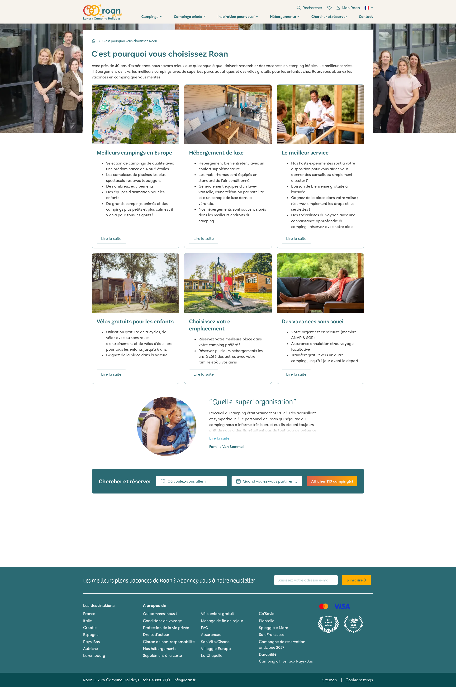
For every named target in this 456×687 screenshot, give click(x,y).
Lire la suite (111, 238)
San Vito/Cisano (215, 641)
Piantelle (266, 620)
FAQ (205, 627)
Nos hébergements (159, 648)
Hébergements (283, 16)
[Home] (94, 41)
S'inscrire (355, 580)
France (89, 613)
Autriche (90, 648)
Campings (149, 16)
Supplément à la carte (162, 655)
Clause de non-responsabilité (169, 641)
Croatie (90, 627)
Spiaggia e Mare (273, 627)
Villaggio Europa (216, 648)
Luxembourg (94, 655)
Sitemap (329, 680)
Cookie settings (359, 680)
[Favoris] (329, 8)
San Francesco (272, 634)
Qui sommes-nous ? (160, 613)
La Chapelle (211, 655)
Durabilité (267, 654)
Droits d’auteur (156, 634)
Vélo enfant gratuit (217, 613)
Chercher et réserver (329, 16)
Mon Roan (351, 7)
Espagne (91, 634)
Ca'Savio (267, 613)
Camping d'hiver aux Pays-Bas (286, 661)
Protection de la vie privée (166, 627)
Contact (366, 16)
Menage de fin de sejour (222, 620)
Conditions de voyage (162, 620)
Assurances (211, 634)
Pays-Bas (91, 641)
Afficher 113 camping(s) (332, 481)
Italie (87, 620)
